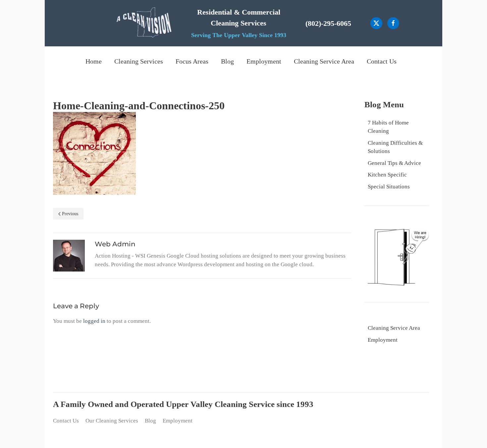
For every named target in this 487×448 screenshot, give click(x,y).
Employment (263, 61)
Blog (227, 61)
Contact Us (382, 61)
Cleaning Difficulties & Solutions (395, 147)
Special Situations (389, 186)
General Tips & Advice (394, 163)
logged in (94, 321)
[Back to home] (144, 23)
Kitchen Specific (387, 175)
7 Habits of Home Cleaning (388, 127)
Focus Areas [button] (192, 61)
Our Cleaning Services (111, 421)
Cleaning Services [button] (138, 61)
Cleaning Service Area (324, 61)
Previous (70, 213)
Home (93, 61)
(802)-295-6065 (328, 23)
